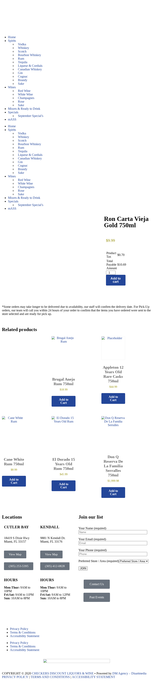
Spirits (12, 40)
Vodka (22, 44)
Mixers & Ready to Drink (24, 108)
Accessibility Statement (24, 636)
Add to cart (116, 280)
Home (12, 37)
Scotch (22, 51)
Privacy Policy (19, 629)
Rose (21, 101)
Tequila (22, 62)
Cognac (23, 76)
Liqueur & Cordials (30, 65)
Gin (20, 73)
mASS (12, 119)
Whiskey (23, 48)
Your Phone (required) (92, 550)
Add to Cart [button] (63, 401)
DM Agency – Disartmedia (129, 673)
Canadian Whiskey (30, 69)
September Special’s (30, 116)
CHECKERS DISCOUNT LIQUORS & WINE (63, 673)
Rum (21, 58)
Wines (12, 87)
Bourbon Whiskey (29, 55)
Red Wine (24, 90)
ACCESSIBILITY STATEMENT (93, 677)
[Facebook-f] (7, 614)
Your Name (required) (92, 528)
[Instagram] (18, 614)
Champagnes (26, 98)
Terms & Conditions (22, 632)
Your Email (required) (92, 539)
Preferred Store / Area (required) (98, 561)
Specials (13, 112)
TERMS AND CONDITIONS (50, 677)
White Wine (25, 94)
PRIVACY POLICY (15, 677)
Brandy (22, 80)
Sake (21, 83)
